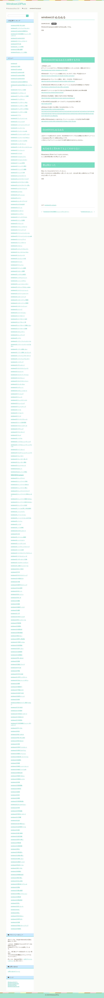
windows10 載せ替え (16, 877)
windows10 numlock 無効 (18, 75)
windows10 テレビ (16, 435)
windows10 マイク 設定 (17, 550)
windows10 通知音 (16, 897)
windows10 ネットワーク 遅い (19, 487)
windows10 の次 (15, 534)
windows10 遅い (15, 903)
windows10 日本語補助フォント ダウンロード (56, 211)
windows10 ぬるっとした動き (19, 52)
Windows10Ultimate (13, 983)
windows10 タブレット (17, 387)
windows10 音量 (15, 922)
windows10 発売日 (16, 788)
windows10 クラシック (17, 223)
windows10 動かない (16, 635)
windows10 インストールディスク (20, 134)
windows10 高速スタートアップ (19, 925)
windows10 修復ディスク (18, 607)
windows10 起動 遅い (17, 852)
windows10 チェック (16, 397)
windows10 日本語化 (16, 720)
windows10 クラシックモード (19, 41)
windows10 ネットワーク (18, 478)
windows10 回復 (15, 661)
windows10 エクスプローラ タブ (20, 179)
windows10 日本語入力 (17, 717)
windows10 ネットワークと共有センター (21, 495)
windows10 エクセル (16, 191)
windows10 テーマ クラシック (19, 419)
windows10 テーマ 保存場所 (18, 422)
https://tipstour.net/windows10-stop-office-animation (55, 87)
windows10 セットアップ (18, 335)
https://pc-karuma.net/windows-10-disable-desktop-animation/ (57, 75)
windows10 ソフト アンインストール (21, 341)
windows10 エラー (16, 198)
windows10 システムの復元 (18, 274)
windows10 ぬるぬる (17, 475)
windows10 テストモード (18, 432)
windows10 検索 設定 (17, 772)
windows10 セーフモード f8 (18, 322)
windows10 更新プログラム (18, 750)
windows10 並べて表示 (17, 569)
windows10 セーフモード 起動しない (21, 325)
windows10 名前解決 (16, 655)
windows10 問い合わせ (17, 658)
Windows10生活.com (13, 986)
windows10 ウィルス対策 (18, 163)
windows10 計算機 (16, 817)
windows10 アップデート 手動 (19, 105)
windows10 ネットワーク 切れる (20, 484)
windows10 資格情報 (16, 846)
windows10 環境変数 (16, 785)
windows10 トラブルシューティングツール (21, 445)
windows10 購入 (15, 849)
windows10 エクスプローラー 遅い (20, 185)
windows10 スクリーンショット (19, 290)
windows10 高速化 (16, 928)
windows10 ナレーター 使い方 (19, 459)
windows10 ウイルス (16, 153)
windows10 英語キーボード (18, 814)
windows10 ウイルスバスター (19, 159)
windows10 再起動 (16, 623)
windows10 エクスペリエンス (19, 188)
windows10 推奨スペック (18, 696)
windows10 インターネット (18, 144)
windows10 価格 (15, 600)
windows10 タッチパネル (18, 384)
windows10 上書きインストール (19, 565)
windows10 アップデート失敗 (19, 112)
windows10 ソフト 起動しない (19, 349)
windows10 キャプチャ (17, 214)
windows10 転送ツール (17, 865)
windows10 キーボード (17, 210)
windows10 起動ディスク (18, 862)
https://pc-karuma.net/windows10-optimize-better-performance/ (58, 81)
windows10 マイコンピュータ (19, 556)
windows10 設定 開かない (18, 823)
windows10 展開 (15, 683)
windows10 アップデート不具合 (19, 109)
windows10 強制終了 (16, 686)
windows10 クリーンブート (18, 239)
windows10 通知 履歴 (17, 49)
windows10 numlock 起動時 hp (19, 31)
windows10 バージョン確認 (18, 537)
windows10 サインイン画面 (18, 268)
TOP (13, 8)
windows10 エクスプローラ (18, 175)
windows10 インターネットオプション (21, 147)
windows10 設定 (15, 820)
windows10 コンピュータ (18, 255)
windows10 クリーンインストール (20, 233)
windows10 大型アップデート (19, 677)
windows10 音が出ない (17, 916)
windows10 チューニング (18, 403)
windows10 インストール (18, 128)
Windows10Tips (12, 985)
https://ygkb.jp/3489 (46, 103)
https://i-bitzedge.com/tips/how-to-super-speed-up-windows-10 (58, 98)
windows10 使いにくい (17, 594)
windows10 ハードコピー (18, 540)
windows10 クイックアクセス (19, 217)
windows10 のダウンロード (18, 530)
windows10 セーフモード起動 (19, 328)
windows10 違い (15, 909)
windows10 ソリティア (17, 362)
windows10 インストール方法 (19, 140)
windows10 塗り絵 (16, 44)
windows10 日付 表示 (17, 707)
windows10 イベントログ (18, 121)
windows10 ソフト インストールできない (21, 345)
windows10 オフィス (16, 207)
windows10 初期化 (16, 626)
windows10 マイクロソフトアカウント (21, 553)
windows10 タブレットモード (19, 390)
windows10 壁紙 (15, 670)
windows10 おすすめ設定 (18, 204)
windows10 (48, 205)
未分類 (54, 23)
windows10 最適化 (16, 760)
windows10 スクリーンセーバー (19, 293)
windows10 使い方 (16, 597)
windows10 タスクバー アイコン (20, 374)
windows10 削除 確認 (17, 632)
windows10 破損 (15, 791)
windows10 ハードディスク (18, 543)
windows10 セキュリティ (18, 331)
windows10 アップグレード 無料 (20, 96)
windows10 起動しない (17, 858)
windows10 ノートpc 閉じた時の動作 (21, 508)
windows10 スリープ (16, 309)
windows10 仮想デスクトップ (19, 585)
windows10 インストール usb (19, 131)
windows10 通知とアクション (19, 893)
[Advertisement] (68, 42)
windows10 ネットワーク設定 (19, 505)
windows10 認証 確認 (17, 833)
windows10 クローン (16, 245)
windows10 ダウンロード (18, 365)
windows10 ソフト (16, 338)
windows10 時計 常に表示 (18, 25)
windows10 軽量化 (16, 871)
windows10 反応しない (17, 648)
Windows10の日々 (13, 982)
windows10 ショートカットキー (19, 284)
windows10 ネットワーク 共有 (19, 481)
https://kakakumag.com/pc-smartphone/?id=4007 (54, 70)
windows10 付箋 (15, 581)
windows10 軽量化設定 (17, 874)
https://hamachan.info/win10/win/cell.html (52, 92)
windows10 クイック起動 (18, 220)
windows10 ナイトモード (18, 449)
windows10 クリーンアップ (18, 230)
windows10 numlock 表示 (18, 38)
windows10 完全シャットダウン (19, 680)
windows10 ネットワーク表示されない (21, 502)
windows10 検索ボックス (18, 779)
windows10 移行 (15, 795)
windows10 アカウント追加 (18, 89)
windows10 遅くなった (17, 906)
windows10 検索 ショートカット (20, 766)
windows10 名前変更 (16, 651)
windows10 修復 (15, 604)
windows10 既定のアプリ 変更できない (21, 703)
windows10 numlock (16, 69)
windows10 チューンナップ (18, 406)
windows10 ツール (16, 409)
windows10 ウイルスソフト (18, 156)
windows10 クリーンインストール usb (21, 236)
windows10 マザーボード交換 (19, 559)
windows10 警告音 (16, 842)
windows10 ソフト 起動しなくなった (21, 352)
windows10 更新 (15, 744)
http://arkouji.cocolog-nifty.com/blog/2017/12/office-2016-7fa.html (58, 121)
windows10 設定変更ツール (18, 827)
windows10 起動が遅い (17, 855)
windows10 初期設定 (16, 629)
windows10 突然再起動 (17, 801)
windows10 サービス (16, 261)
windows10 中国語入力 (17, 578)
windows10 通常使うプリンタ (19, 884)
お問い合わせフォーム (14, 971)
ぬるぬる (53, 205)
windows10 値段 (15, 610)
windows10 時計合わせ (17, 741)
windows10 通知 (15, 887)
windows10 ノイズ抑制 (17, 46)
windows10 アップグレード (18, 93)
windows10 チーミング (17, 393)
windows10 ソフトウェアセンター (20, 28)
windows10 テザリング (17, 429)
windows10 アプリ (16, 115)
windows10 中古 (15, 572)
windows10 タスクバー (17, 371)
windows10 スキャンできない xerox (20, 287)
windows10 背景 (15, 807)
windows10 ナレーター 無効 (18, 462)
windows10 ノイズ (16, 524)
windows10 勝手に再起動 (18, 639)
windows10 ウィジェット (18, 150)
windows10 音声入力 (16, 919)
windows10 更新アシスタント (19, 747)
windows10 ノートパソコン (18, 514)
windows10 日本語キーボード (19, 713)
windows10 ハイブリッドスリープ (20, 546)
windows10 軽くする (16, 868)
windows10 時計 (15, 731)
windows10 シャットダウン (18, 280)
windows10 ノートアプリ (18, 511)
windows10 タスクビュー (18, 378)
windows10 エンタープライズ (19, 201)
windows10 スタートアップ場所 (19, 303)
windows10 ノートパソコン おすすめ (21, 518)
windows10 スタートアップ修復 (19, 300)
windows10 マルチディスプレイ (19, 562)
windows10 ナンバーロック (18, 465)
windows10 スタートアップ (18, 296)
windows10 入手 (15, 613)
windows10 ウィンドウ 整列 (18, 166)
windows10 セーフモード (18, 315)
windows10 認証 (15, 830)
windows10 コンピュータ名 (18, 258)
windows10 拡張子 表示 (17, 693)
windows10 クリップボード (18, 242)
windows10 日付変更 (16, 710)
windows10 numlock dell (17, 72)
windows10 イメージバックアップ (20, 124)
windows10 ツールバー (17, 413)
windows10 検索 (15, 763)
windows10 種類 (15, 798)
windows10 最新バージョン (18, 753)
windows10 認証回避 (16, 836)
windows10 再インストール (18, 620)
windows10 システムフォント (19, 277)
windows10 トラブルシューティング (21, 441)
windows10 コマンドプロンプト (19, 249)
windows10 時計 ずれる (17, 734)
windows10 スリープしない (18, 312)
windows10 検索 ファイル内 (18, 769)
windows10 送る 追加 (17, 881)
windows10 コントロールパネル (19, 252)
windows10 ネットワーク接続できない (21, 499)
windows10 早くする (16, 728)
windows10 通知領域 (16, 900)
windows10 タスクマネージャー (19, 381)
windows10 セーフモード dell (19, 319)
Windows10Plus (16, 3)
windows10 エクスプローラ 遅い (20, 182)
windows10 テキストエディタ (19, 425)
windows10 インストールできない (20, 137)
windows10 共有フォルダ (18, 616)
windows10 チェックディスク (19, 400)
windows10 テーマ (16, 416)
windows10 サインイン (17, 265)
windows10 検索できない (18, 776)
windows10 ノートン (16, 521)
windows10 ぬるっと (86, 211)
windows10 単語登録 (16, 645)
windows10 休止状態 (16, 588)
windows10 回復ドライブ (18, 664)
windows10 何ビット (16, 591)
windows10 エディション (18, 195)
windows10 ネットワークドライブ (20, 491)
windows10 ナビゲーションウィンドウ (21, 452)
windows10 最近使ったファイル (19, 756)
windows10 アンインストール (19, 118)
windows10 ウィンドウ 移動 (18, 169)
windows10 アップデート (18, 99)
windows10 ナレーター (17, 456)
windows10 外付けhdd (17, 674)
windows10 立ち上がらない (18, 804)
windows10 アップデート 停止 (19, 102)
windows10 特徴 (15, 782)
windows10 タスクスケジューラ (19, 368)
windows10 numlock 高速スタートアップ (21, 85)
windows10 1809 (15, 66)
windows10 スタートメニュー (19, 306)
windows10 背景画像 (16, 811)
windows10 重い (15, 912)
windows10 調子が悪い (17, 839)
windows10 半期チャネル (18, 642)
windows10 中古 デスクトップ (19, 575)
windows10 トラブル (16, 438)
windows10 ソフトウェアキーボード (21, 355)
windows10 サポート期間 (18, 271)
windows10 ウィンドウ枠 (18, 172)
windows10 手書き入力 (17, 690)
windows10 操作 (15, 699)
